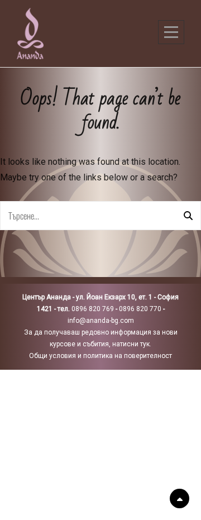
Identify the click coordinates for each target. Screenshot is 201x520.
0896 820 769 (92, 309)
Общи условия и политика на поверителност (100, 356)
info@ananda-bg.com (101, 321)
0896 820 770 (140, 309)
